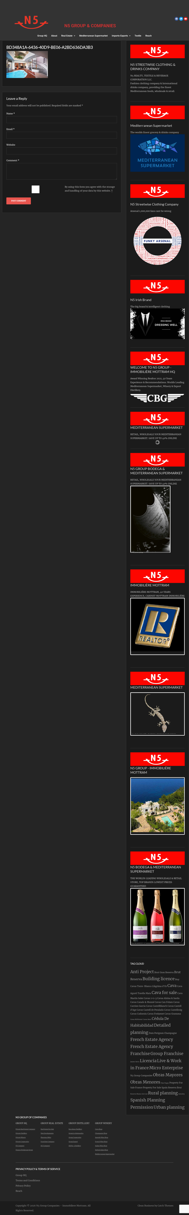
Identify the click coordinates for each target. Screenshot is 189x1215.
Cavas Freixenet (155, 1013)
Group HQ (42, 35)
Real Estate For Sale (47, 1129)
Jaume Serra (134, 1062)
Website (10, 144)
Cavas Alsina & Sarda (168, 998)
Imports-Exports (120, 35)
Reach (148, 35)
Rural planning (163, 1093)
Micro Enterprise (166, 1067)
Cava (172, 985)
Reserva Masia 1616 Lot (138, 1094)
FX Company (20, 1146)
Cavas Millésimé (136, 1019)
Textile (138, 35)
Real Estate (67, 35)
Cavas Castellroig (173, 1010)
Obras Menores (145, 1082)
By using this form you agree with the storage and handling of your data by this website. (90, 188)
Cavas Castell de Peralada (150, 1010)
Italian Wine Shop (101, 1146)
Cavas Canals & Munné (142, 1002)
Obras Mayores (168, 1074)
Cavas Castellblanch (156, 1006)
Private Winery (21, 1137)
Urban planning (169, 1107)
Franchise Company (47, 1142)
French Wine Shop (101, 1142)
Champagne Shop (101, 1133)
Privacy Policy (23, 1185)
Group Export (73, 1142)
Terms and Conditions (28, 1180)
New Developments (47, 1133)
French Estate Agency (151, 1039)
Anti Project (142, 971)
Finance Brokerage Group (24, 1150)
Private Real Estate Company (25, 1129)
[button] (68, 36)
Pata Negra (165, 1083)
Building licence (159, 978)
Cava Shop (98, 1129)
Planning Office (46, 1137)
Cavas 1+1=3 (150, 998)
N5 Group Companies (141, 1075)
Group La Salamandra (76, 1133)
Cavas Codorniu (138, 1013)
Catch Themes (165, 1205)
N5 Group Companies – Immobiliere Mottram (61, 1205)
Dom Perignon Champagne (163, 1033)
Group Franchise (166, 1053)
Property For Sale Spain (155, 1087)
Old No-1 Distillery (75, 1146)
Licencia (148, 1060)
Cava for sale (164, 992)
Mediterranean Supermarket (93, 35)
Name (10, 113)
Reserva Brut (175, 1087)
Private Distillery (21, 1133)
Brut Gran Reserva (164, 972)
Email (10, 129)
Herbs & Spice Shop (101, 1150)
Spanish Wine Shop (101, 1137)
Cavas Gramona (173, 1013)
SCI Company (45, 1146)
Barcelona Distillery (75, 1129)
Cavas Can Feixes (164, 1002)
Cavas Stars (147, 1019)
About (54, 35)
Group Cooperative (75, 1137)
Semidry (181, 1094)
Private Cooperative (22, 1142)
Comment (12, 160)
